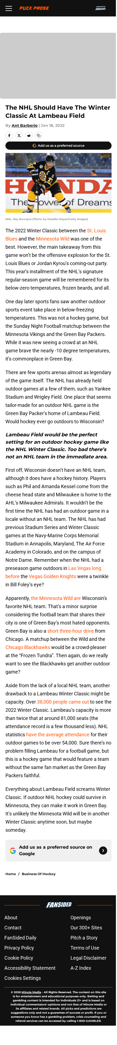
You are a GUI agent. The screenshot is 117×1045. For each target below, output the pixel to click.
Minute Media (31, 992)
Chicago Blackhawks (27, 647)
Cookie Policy (18, 958)
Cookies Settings (22, 978)
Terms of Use (84, 948)
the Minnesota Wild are (56, 598)
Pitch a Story (84, 938)
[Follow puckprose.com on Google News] (103, 850)
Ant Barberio (25, 125)
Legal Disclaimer (88, 958)
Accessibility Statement (30, 968)
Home (10, 874)
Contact (12, 927)
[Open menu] (8, 8)
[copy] (38, 135)
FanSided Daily (20, 938)
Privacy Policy (19, 948)
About (10, 917)
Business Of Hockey (39, 874)
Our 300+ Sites (86, 927)
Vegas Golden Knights (52, 576)
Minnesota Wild (52, 239)
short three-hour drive (70, 631)
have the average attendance (58, 734)
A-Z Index (80, 968)
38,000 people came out (63, 702)
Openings (80, 917)
